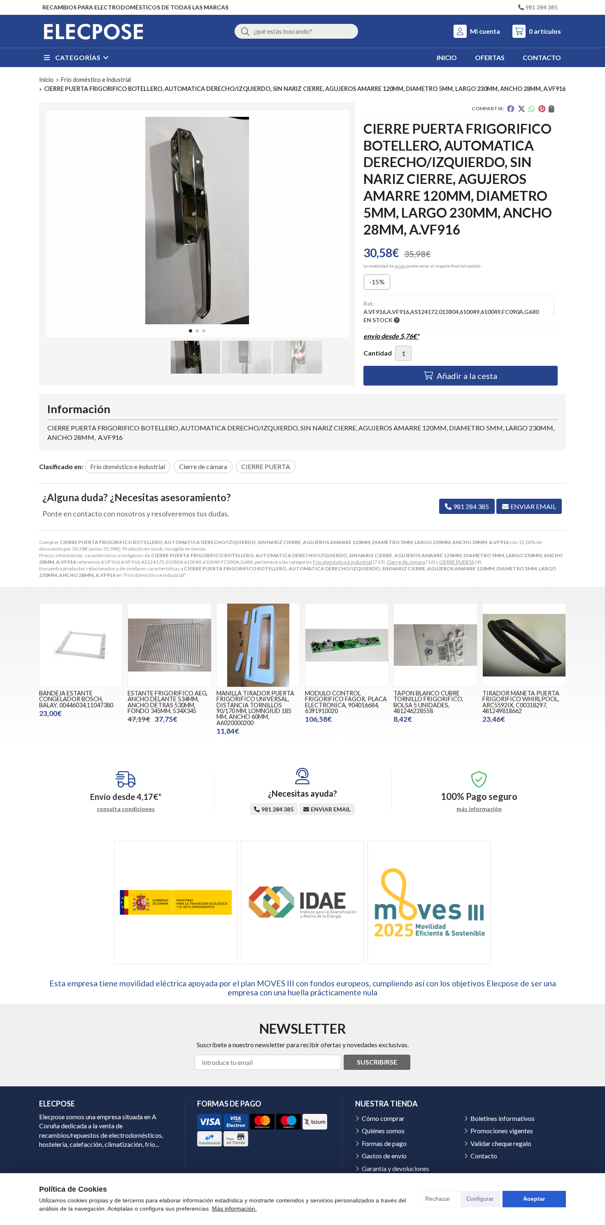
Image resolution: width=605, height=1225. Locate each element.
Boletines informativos (502, 1118)
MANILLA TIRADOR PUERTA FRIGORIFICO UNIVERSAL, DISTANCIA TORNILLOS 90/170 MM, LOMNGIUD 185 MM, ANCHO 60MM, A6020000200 (255, 708)
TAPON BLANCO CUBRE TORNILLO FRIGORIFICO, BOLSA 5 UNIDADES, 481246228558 (428, 702)
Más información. (234, 1208)
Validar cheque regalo (500, 1143)
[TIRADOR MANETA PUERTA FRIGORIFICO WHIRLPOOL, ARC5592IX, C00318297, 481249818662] (524, 645)
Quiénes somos (383, 1130)
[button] (190, 330)
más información (479, 809)
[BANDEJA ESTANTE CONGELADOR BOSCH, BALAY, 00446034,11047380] (81, 645)
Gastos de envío (384, 1156)
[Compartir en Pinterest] (541, 109)
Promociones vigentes (501, 1130)
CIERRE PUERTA (456, 562)
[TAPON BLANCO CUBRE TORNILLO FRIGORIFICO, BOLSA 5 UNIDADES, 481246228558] (435, 645)
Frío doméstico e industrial (342, 562)
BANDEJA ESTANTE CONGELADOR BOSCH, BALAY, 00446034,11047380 (76, 699)
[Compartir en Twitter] (521, 109)
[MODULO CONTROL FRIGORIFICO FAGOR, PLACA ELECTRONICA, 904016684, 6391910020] (346, 645)
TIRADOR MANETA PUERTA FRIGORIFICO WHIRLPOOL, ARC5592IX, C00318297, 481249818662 (520, 702)
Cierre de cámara (406, 562)
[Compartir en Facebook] (510, 109)
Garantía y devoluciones (395, 1168)
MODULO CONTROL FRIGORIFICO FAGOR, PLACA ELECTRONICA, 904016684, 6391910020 (346, 702)
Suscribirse (377, 1062)
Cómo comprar (383, 1118)
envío (400, 265)
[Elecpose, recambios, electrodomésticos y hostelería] (93, 31)
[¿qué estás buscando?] (296, 31)
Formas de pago (384, 1143)
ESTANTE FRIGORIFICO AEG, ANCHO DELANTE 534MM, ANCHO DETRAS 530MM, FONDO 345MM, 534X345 (168, 702)
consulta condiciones (126, 809)
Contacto (483, 1156)
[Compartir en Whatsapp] (531, 109)
